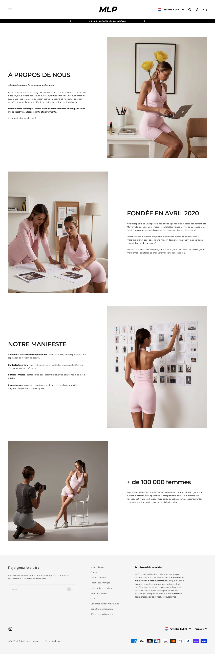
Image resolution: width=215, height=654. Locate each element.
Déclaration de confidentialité (105, 603)
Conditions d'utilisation (102, 609)
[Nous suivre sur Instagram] (10, 629)
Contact (94, 572)
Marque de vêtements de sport (47, 641)
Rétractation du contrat (102, 614)
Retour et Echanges (100, 582)
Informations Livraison (102, 588)
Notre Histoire (97, 567)
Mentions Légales (99, 593)
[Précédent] (70, 21)
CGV (93, 598)
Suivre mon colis (98, 577)
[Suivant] (144, 21)
